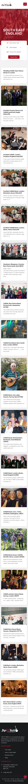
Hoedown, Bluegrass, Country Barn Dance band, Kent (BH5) (13, 265)
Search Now (13, 57)
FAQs (6, 757)
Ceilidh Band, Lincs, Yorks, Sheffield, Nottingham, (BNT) (13, 512)
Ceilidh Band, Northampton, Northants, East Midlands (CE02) (12, 439)
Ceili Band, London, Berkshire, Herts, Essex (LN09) (13, 666)
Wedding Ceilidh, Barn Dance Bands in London (13, 72)
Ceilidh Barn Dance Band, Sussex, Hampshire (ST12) (12, 630)
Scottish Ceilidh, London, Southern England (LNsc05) (13, 155)
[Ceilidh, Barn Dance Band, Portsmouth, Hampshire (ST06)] (14, 291)
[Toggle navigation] (25, 4)
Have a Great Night (10, 752)
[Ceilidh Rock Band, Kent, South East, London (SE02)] (14, 329)
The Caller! (8, 749)
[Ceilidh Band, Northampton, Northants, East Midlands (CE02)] (14, 421)
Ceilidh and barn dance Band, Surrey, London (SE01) (13, 595)
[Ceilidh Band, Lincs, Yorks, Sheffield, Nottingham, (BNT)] (14, 497)
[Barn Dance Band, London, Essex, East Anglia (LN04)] (14, 688)
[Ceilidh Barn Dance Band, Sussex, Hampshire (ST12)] (14, 616)
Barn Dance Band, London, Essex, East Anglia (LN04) (12, 703)
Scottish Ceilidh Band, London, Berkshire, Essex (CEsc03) (13, 192)
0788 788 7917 (7, 772)
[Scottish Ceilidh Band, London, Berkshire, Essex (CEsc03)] (14, 178)
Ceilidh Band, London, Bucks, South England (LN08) (13, 474)
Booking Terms (9, 755)
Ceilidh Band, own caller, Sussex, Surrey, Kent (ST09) (13, 396)
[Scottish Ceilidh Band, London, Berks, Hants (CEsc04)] (14, 214)
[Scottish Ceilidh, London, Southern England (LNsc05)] (14, 138)
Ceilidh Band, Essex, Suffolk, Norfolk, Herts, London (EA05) (13, 556)
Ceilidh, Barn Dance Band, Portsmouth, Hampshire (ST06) (12, 305)
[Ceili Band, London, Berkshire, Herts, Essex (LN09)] (14, 652)
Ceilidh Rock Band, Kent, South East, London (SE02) (13, 344)
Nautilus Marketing (18, 781)
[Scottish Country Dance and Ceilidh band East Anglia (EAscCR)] (14, 96)
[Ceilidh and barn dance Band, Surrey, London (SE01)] (14, 579)
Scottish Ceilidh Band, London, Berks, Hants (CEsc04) (13, 228)
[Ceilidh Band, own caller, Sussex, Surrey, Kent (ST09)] (14, 374)
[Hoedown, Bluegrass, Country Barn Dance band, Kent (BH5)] (14, 251)
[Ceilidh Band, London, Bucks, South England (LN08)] (14, 462)
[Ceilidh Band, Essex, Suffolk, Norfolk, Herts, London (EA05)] (14, 539)
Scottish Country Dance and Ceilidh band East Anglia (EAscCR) (13, 112)
